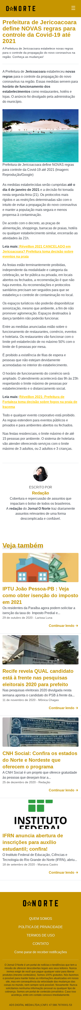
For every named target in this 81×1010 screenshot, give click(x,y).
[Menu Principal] (73, 8)
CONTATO (41, 943)
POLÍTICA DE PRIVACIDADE (40, 927)
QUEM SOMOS (40, 918)
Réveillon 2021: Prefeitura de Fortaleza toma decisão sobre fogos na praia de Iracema (39, 402)
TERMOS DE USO (41, 935)
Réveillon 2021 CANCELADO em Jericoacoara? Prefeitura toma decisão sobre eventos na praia (37, 251)
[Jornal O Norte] (21, 8)
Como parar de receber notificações (40, 952)
